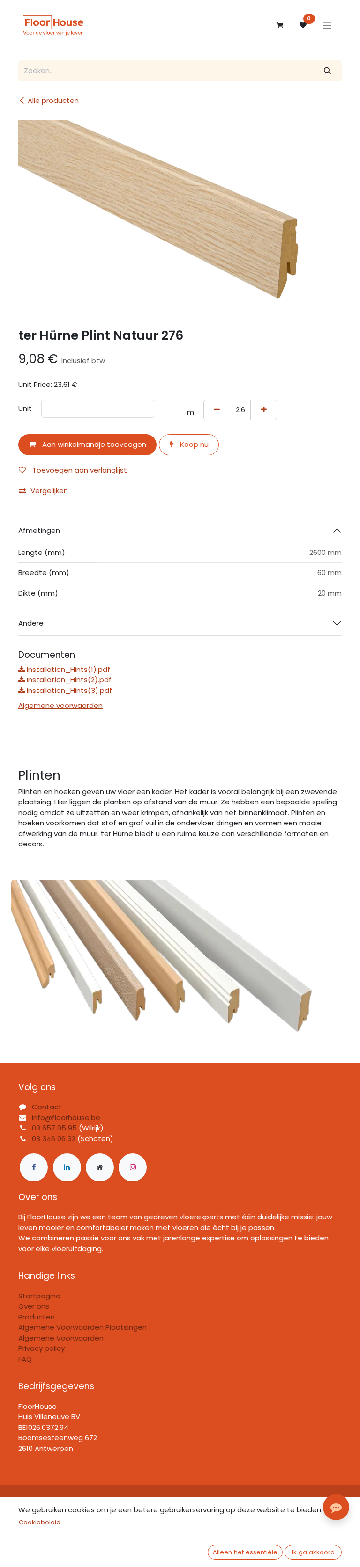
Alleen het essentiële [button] (245, 1552)
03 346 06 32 (53, 1139)
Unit (25, 408)
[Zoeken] (328, 70)
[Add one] (263, 410)
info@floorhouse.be (66, 1117)
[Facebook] (34, 1167)
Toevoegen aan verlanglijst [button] (78, 470)
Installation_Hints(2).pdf (68, 680)
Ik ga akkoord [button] (313, 1552)
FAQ (25, 1359)
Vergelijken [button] (49, 491)
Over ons (33, 1306)
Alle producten (53, 100)
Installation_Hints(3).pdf (68, 690)
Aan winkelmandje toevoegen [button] (93, 444)
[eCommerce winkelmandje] (279, 25)
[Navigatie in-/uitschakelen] (327, 25)
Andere (31, 623)
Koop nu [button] (193, 444)
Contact (47, 1107)
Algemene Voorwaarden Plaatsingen (82, 1327)
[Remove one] (216, 410)
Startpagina (39, 1296)
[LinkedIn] (67, 1167)
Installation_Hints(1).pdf (67, 669)
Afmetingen (39, 530)
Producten (36, 1317)
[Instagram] (133, 1167)
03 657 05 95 (54, 1128)
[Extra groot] (100, 1167)
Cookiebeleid (39, 1522)
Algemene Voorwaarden (61, 1338)
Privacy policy (41, 1348)
